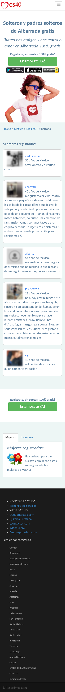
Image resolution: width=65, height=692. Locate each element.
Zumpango (15, 651)
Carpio (13, 662)
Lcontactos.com (20, 523)
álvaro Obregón (17, 657)
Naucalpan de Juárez (20, 564)
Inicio (7, 129)
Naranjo (13, 575)
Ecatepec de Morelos (20, 558)
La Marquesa (16, 613)
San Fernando (16, 619)
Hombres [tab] (27, 437)
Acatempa (15, 597)
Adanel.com (17, 528)
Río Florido (15, 641)
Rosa (12, 602)
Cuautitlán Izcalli (18, 679)
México (18, 129)
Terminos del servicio (23, 506)
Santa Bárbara (17, 624)
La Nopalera (15, 580)
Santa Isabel (15, 635)
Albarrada (14, 586)
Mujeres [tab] (10, 437)
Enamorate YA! (32, 61)
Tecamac (14, 646)
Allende (13, 591)
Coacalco (14, 673)
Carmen (13, 548)
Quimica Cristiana (21, 519)
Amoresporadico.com (23, 532)
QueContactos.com (22, 515)
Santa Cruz (15, 630)
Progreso (14, 608)
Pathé (12, 570)
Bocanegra (15, 553)
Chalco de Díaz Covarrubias (23, 668)
